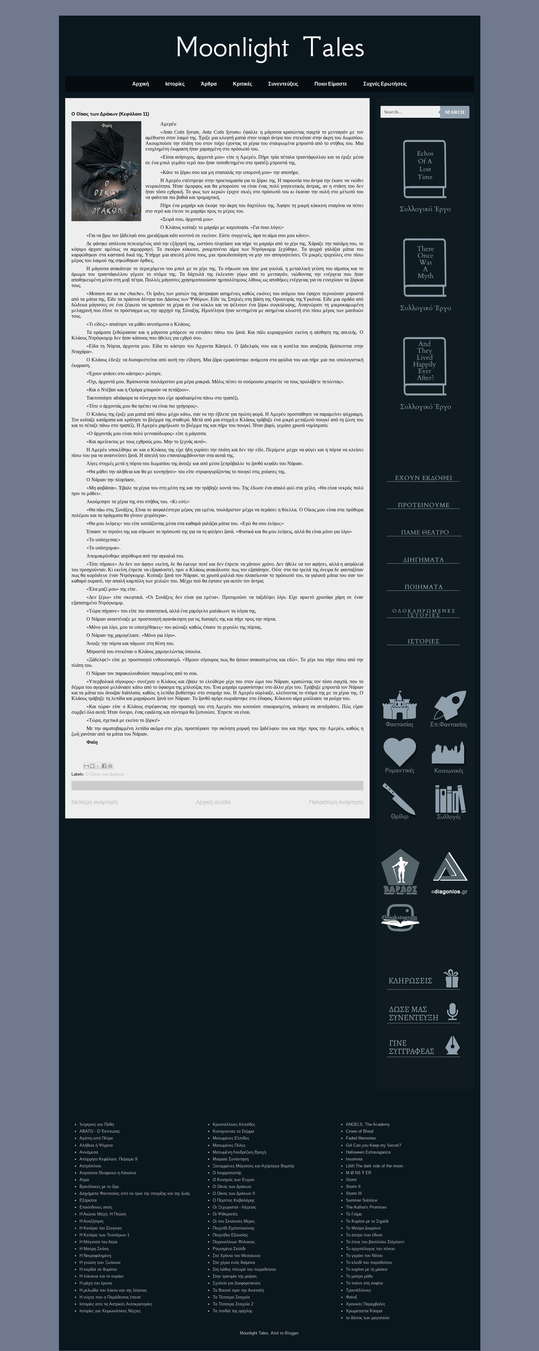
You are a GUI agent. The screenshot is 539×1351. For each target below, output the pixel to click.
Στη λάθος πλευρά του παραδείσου (244, 1269)
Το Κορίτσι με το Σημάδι (367, 1221)
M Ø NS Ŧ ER (358, 1172)
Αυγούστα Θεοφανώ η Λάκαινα (108, 1172)
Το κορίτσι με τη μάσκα (366, 1269)
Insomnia (354, 1159)
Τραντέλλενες (358, 1290)
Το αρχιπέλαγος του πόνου (370, 1248)
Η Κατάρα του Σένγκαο (101, 1228)
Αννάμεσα (89, 1152)
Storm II (353, 1186)
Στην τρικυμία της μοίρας (235, 1276)
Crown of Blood (359, 1131)
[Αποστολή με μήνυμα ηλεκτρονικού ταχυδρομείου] (86, 766)
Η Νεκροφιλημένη (95, 1255)
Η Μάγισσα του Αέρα (99, 1241)
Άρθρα (209, 84)
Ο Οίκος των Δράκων (105, 774)
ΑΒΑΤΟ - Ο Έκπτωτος (100, 1131)
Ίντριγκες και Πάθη (97, 1124)
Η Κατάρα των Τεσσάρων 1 (104, 1235)
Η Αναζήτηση (91, 1221)
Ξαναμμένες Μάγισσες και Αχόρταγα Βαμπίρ (253, 1166)
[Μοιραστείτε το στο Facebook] (104, 766)
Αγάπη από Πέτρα (96, 1138)
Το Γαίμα (354, 1214)
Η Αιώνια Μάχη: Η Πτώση (103, 1214)
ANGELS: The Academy (368, 1124)
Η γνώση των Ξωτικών (100, 1262)
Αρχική (140, 84)
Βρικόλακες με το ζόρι (99, 1186)
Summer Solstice (361, 1200)
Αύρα (84, 1179)
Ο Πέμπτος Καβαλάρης (234, 1200)
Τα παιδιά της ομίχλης (232, 1311)
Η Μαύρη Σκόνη (94, 1248)
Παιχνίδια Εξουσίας (230, 1235)
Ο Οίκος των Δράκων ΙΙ (234, 1193)
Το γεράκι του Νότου (364, 1255)
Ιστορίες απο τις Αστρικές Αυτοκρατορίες (116, 1304)
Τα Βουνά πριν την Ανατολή (238, 1290)
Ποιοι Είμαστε (330, 84)
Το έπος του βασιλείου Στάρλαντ (375, 1241)
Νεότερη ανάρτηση (94, 802)
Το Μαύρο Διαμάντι (363, 1228)
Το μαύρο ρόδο (359, 1276)
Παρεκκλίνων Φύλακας (234, 1241)
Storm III (354, 1193)
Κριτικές (242, 84)
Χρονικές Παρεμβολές (365, 1304)
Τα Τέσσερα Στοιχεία (231, 1297)
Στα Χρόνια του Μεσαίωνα (236, 1255)
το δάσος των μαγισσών (368, 1317)
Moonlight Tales (269, 46)
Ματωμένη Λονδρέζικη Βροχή (239, 1152)
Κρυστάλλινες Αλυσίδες (234, 1124)
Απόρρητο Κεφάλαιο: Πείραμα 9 (108, 1159)
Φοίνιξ (351, 1297)
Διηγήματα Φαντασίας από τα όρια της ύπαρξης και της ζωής (135, 1193)
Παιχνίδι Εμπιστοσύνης (234, 1228)
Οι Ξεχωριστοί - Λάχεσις (234, 1207)
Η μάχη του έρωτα (96, 1283)
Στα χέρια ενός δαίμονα (234, 1262)
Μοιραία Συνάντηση (231, 1159)
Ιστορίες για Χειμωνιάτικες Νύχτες (110, 1311)
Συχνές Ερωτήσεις (385, 84)
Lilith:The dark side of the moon (374, 1166)
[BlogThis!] (92, 766)
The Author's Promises (366, 1207)
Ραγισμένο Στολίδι (229, 1248)
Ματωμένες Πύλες (229, 1145)
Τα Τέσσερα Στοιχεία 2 (233, 1304)
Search (454, 112)
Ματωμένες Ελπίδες (231, 1138)
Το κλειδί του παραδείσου (369, 1262)
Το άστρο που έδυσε (364, 1235)
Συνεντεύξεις (283, 84)
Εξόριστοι (88, 1200)
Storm (351, 1179)
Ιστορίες (175, 84)
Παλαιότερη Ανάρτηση (336, 802)
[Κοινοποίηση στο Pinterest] (110, 766)
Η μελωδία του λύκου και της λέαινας (113, 1290)
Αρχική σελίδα (213, 802)
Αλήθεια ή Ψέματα (96, 1145)
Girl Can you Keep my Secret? (373, 1145)
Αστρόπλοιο (90, 1166)
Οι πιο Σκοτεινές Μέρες (234, 1221)
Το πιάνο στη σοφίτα (364, 1283)
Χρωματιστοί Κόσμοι (364, 1311)
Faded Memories (361, 1138)
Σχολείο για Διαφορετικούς (236, 1283)
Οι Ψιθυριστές (225, 1214)
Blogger (291, 1333)
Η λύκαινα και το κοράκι (102, 1276)
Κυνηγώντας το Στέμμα (233, 1131)
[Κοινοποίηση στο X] (98, 766)
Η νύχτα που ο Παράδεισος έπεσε (110, 1297)
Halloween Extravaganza (368, 1152)
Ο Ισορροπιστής (227, 1172)
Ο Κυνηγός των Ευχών (234, 1179)
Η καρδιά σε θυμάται (98, 1269)
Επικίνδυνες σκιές (96, 1207)
